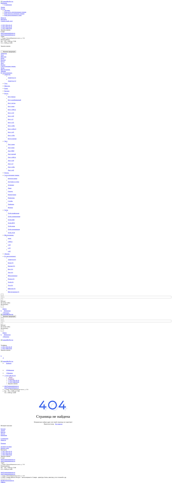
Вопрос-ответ (5, 448)
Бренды (3, 432)
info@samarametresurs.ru (8, 33)
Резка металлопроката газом (13, 15)
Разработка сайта (6, 479)
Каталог (3, 429)
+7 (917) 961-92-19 (6, 25)
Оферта (3, 482)
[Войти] (1, 354)
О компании (8, 4)
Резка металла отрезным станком (14, 13)
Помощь (3, 443)
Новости (3, 440)
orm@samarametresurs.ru (8, 35)
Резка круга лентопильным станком (15, 12)
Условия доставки (6, 446)
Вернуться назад (49, 424)
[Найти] (2, 306)
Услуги (3, 433)
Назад (10, 377)
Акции (3, 430)
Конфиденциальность (7, 480)
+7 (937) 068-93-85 (6, 28)
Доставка (7, 10)
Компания (4, 435)
